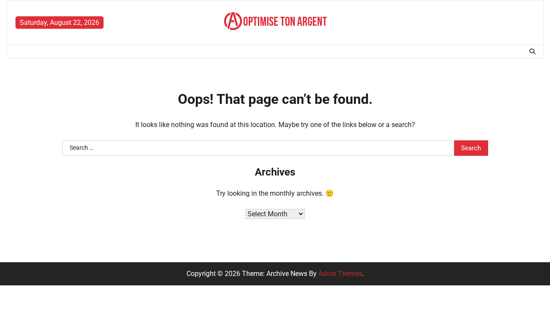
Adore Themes (340, 274)
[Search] (532, 51)
